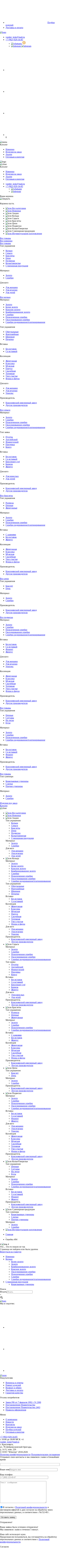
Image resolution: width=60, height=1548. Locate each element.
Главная (9, 1234)
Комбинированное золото (18, 312)
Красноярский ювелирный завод (21, 403)
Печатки (10, 339)
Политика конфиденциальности (15, 1454)
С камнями (11, 534)
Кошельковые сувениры (17, 781)
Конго (8, 447)
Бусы (8, 723)
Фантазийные (12, 334)
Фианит (9, 649)
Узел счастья (11, 376)
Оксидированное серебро (18, 319)
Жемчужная (11, 361)
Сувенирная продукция (17, 266)
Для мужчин (11, 290)
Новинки (10, 149)
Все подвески (6, 617)
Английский (12, 439)
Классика (10, 363)
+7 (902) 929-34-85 (14, 39)
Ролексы (10, 503)
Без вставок (11, 349)
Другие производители (17, 405)
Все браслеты (6, 495)
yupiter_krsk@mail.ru (15, 37)
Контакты (10, 1424)
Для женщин (12, 287)
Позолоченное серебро (16, 317)
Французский (12, 442)
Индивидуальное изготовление (27, 233)
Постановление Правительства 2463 (23, 1407)
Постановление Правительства (20, 1405)
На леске (10, 720)
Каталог (4, 805)
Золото (9, 275)
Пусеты (9, 437)
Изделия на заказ (14, 152)
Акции (9, 154)
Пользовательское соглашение (45, 1454)
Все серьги (5, 410)
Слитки (9, 784)
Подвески (10, 261)
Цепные (9, 505)
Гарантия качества (14, 1393)
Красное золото (13, 309)
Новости (10, 1422)
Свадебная (11, 371)
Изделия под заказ (8, 803)
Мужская (10, 366)
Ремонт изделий (13, 1385)
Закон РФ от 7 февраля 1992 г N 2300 (23, 1402)
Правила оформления (16, 1410)
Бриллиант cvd (13, 461)
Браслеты (10, 255)
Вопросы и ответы (14, 1382)
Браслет (9, 586)
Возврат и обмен (13, 1388)
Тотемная (10, 373)
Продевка (10, 444)
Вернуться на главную (10, 1252)
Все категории (19, 208)
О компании (11, 1419)
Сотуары (10, 718)
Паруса (9, 368)
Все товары (5, 238)
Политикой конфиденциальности (31, 1507)
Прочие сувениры (14, 786)
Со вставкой (11, 351)
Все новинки (6, 241)
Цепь (8, 588)
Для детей (10, 292)
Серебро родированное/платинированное (25, 322)
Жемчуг (9, 466)
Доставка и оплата (14, 27)
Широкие (10, 337)
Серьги (9, 253)
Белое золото (12, 307)
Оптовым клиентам (15, 157)
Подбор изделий (13, 1429)
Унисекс (10, 393)
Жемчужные (11, 508)
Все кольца (5, 297)
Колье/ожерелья (13, 263)
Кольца (9, 250)
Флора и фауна (13, 378)
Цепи (8, 258)
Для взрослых (12, 476)
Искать (3, 1292)
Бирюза (9, 464)
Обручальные (12, 332)
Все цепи (4, 578)
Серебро (10, 278)
